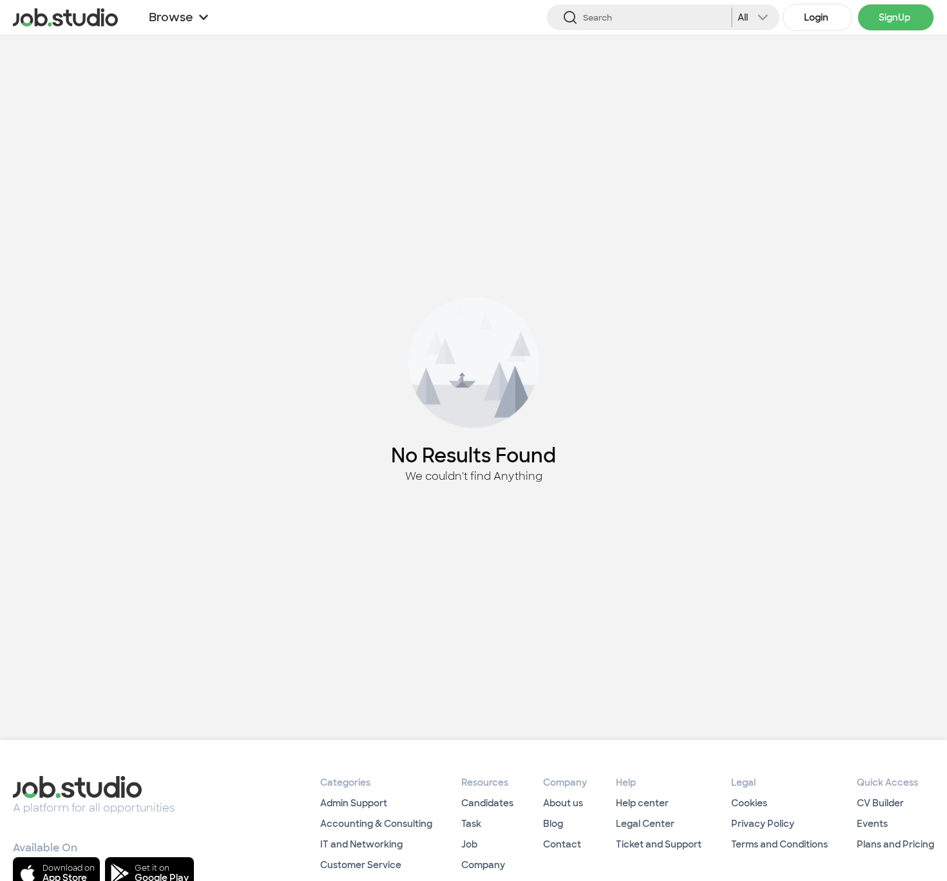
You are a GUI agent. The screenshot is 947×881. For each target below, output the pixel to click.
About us (563, 803)
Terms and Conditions (779, 844)
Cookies (749, 803)
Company (483, 865)
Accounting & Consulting (376, 823)
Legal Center (645, 823)
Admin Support (353, 803)
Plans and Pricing (895, 844)
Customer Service (360, 865)
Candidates (487, 803)
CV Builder (880, 803)
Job (469, 844)
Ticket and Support (659, 844)
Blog (553, 823)
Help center (642, 803)
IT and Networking (361, 844)
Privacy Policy (762, 823)
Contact (562, 844)
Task (471, 823)
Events (872, 823)
